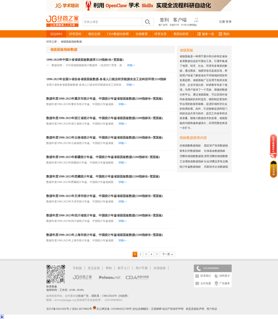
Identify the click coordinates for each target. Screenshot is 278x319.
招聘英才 (224, 275)
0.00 (196, 21)
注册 (222, 21)
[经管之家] (62, 30)
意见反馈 (94, 268)
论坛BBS (56, 34)
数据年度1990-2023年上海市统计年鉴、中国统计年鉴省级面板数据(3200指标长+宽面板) (104, 234)
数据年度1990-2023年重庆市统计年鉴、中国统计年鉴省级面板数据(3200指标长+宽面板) (104, 98)
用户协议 (212, 308)
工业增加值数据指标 (191, 161)
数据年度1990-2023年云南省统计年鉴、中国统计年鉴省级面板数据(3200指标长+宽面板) (104, 137)
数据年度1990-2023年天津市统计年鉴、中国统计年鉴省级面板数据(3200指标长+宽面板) (104, 195)
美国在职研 (181, 34)
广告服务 (224, 283)
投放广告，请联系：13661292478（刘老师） (104, 295)
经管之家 (51, 41)
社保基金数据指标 (214, 150)
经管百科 (75, 34)
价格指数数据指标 (190, 145)
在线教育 (142, 34)
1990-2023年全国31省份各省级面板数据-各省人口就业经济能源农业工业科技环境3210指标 (106, 79)
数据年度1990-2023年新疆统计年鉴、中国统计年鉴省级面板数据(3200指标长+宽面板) (103, 157)
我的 (226, 34)
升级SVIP (174, 25)
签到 (164, 19)
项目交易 (94, 34)
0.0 (196, 18)
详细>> (131, 65)
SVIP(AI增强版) (189, 25)
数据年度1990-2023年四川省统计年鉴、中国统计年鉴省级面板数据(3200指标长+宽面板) (104, 215)
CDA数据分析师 (118, 34)
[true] (147, 22)
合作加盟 (205, 283)
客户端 (180, 19)
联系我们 (205, 275)
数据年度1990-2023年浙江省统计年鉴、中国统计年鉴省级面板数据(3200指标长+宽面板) (104, 118)
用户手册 (142, 268)
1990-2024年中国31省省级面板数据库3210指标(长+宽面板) (84, 59)
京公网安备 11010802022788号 (114, 308)
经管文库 (161, 34)
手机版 (77, 268)
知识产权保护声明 (172, 308)
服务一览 (208, 34)
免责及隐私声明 (195, 308)
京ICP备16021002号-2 (58, 308)
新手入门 (124, 268)
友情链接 (160, 268)
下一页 (166, 254)
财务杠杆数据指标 (190, 150)
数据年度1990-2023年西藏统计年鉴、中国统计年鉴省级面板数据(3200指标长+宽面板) (103, 176)
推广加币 (163, 25)
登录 (229, 21)
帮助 (109, 268)
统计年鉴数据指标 (190, 166)
